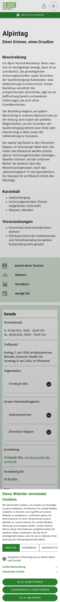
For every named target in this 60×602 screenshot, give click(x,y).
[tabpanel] (30, 564)
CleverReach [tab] (29, 547)
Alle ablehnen (30, 597)
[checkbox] (30, 559)
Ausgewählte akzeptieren (30, 589)
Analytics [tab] (10, 547)
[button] (30, 566)
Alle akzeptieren (30, 582)
